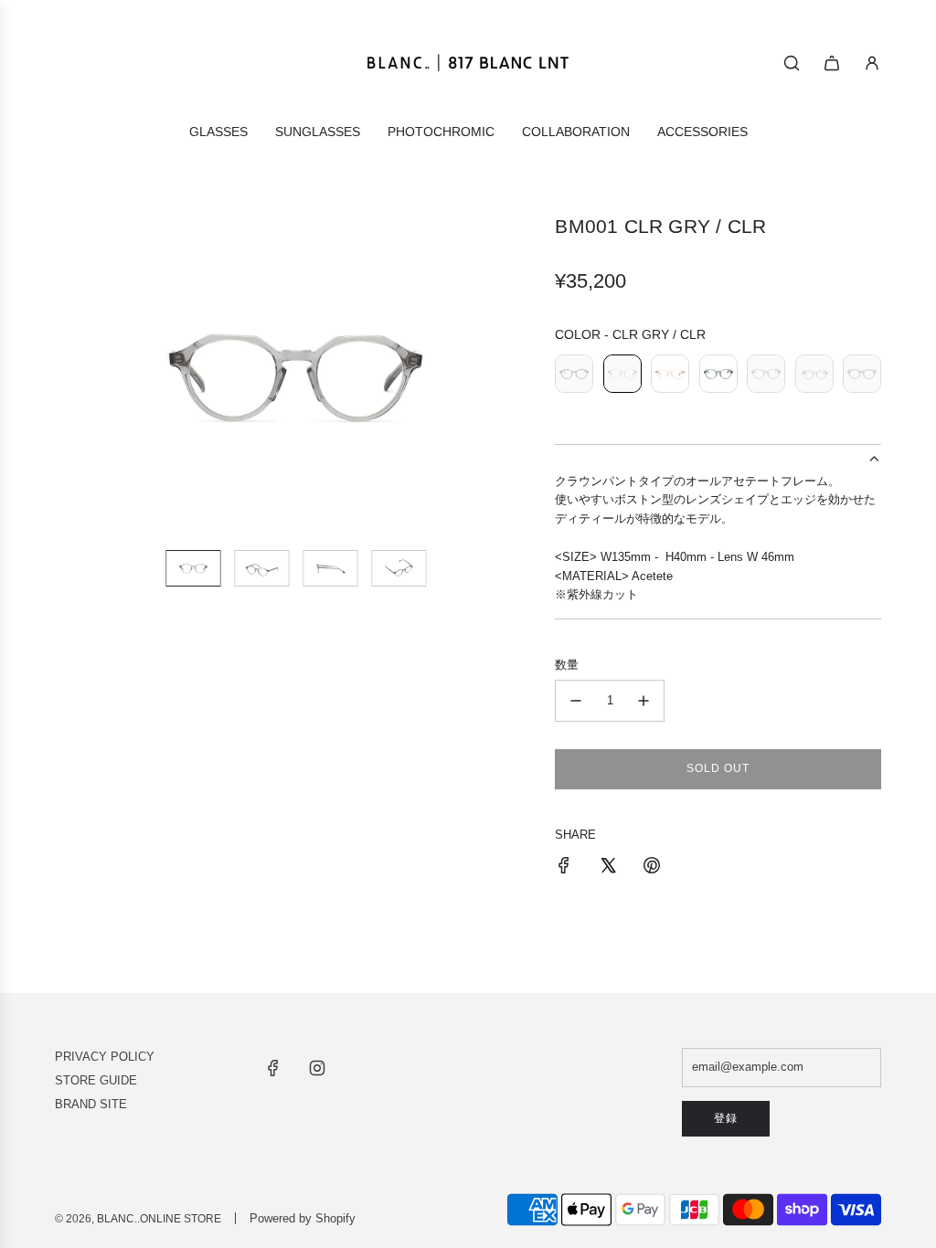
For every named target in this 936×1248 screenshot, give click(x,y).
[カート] (832, 63)
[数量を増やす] (643, 701)
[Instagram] (317, 1068)
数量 (567, 665)
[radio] (574, 376)
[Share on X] (608, 868)
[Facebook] (273, 1068)
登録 (726, 1118)
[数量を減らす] (576, 701)
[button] (69, 374)
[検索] (791, 63)
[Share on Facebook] (564, 868)
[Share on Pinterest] (652, 868)
